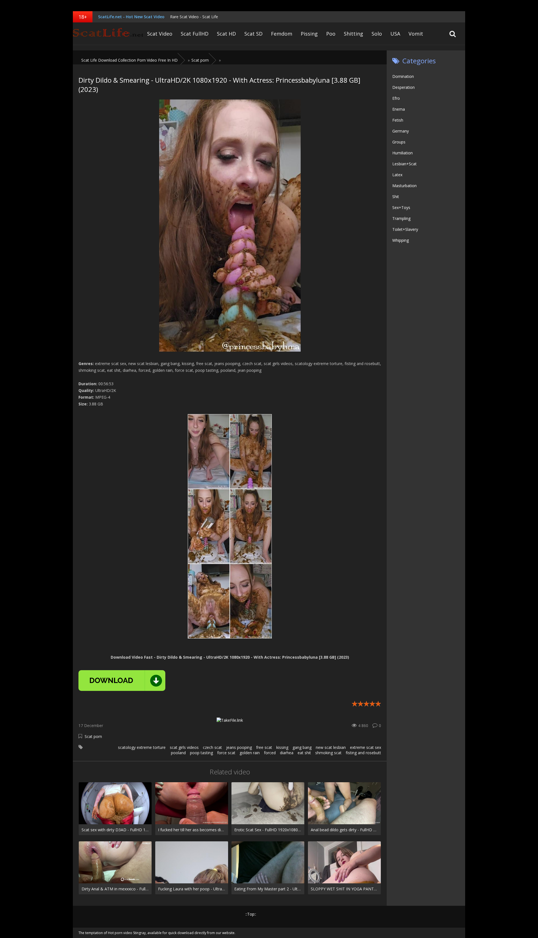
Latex (397, 174)
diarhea (286, 752)
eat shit (304, 752)
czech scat (212, 747)
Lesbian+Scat (404, 163)
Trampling (401, 218)
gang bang (302, 747)
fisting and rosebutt (363, 752)
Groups (398, 142)
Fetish (397, 120)
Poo (330, 33)
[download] (121, 680)
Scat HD (226, 33)
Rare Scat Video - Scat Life (194, 16)
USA (395, 33)
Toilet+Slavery (405, 229)
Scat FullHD (194, 33)
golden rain (250, 752)
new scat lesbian (331, 747)
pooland (178, 752)
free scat (264, 747)
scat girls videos (184, 747)
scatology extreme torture (142, 747)
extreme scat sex (365, 747)
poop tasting (201, 752)
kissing (282, 747)
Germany (400, 131)
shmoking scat (328, 752)
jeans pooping (239, 747)
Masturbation (404, 185)
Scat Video (159, 33)
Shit (395, 196)
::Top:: (250, 914)
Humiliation (402, 152)
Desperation (403, 87)
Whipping (400, 240)
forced (270, 752)
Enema (398, 109)
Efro (396, 98)
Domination (403, 76)
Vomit (416, 33)
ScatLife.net (108, 33)
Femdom (281, 33)
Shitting (353, 33)
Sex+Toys (401, 207)
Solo (377, 33)
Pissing (309, 33)
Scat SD (253, 33)
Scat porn (93, 736)
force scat (226, 752)
